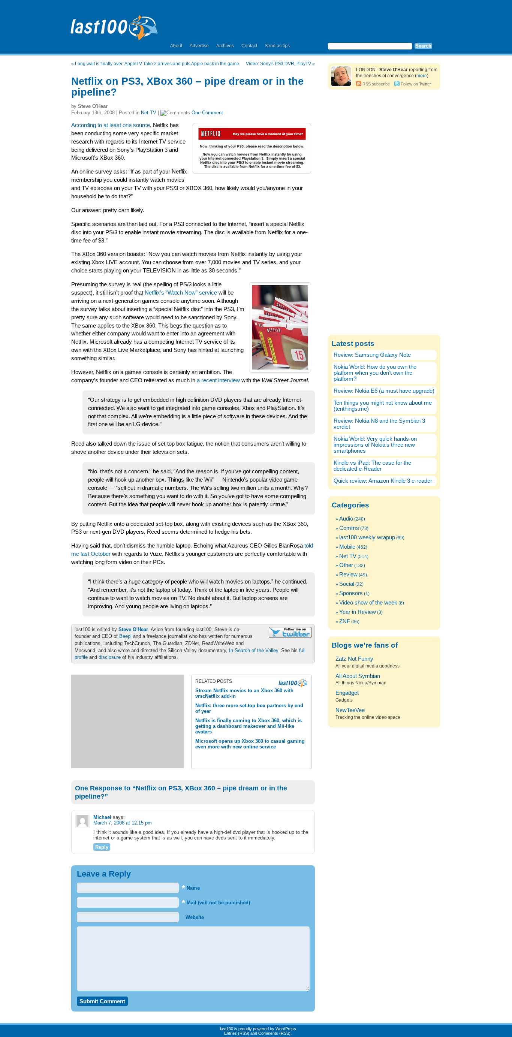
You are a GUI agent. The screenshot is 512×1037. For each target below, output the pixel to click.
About (176, 45)
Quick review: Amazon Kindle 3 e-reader (383, 481)
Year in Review (357, 612)
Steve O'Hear (133, 629)
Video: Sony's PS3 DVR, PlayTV (278, 63)
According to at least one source (110, 125)
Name (191, 888)
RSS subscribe (376, 84)
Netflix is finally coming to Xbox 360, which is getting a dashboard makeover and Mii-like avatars (248, 726)
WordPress (285, 1029)
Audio (346, 519)
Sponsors (351, 593)
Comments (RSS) (274, 1033)
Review (348, 575)
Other (346, 565)
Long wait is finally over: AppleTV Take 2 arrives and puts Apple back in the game (157, 63)
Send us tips (277, 45)
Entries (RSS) (236, 1033)
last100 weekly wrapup (367, 537)
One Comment (207, 112)
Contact (249, 45)
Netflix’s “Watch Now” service (181, 293)
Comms (349, 528)
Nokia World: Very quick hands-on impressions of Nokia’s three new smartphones (375, 445)
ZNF (344, 621)
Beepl (125, 636)
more (421, 75)
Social (346, 584)
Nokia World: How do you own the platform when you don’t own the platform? (375, 373)
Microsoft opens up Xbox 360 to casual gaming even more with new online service (250, 744)
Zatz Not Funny (354, 659)
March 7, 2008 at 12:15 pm (122, 823)
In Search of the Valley (253, 650)
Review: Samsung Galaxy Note (372, 355)
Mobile (347, 547)
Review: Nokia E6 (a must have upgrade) (384, 391)
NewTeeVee (350, 710)
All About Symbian (357, 676)
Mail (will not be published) (216, 902)
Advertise (199, 45)
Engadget (347, 693)
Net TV (148, 112)
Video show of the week (368, 603)
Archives (225, 45)
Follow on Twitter (416, 84)
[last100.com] (114, 25)
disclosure (110, 657)
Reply (101, 847)
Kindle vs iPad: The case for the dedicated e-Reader (372, 466)
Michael (102, 817)
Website (194, 917)
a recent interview (218, 380)
